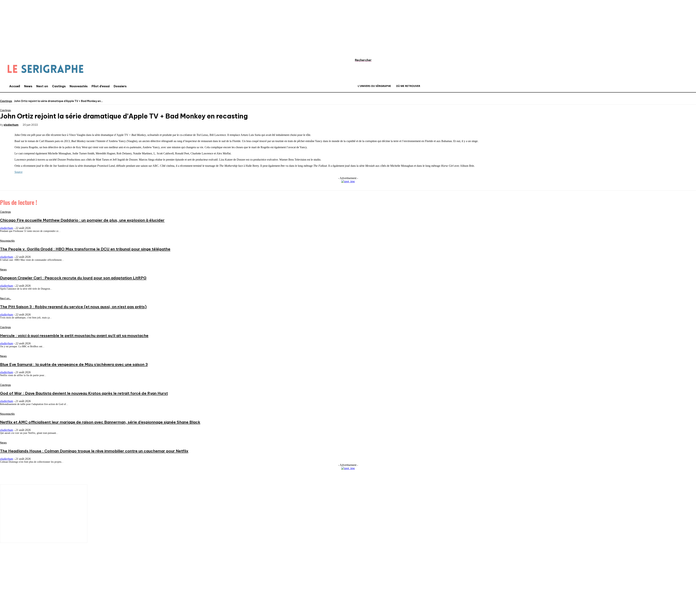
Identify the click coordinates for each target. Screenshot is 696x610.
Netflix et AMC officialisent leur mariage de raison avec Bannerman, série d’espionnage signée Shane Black (100, 422)
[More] (100, 124)
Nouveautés (7, 240)
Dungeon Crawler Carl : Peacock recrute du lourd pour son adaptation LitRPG (73, 277)
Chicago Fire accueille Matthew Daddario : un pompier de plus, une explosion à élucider (82, 220)
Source (18, 171)
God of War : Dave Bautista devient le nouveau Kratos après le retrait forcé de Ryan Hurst (84, 393)
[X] (61, 124)
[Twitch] (37, 586)
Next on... (5, 298)
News (3, 269)
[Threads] (69, 586)
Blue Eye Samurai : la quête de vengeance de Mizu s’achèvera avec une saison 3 (74, 364)
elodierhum (11, 124)
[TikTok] (26, 586)
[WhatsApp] (87, 124)
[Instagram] (15, 586)
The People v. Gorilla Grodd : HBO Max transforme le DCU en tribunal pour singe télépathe (85, 249)
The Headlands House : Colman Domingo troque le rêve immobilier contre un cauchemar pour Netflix (94, 451)
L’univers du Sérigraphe (26, 573)
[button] (360, 60)
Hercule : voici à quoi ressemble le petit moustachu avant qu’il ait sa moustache (74, 335)
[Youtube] (48, 586)
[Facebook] (48, 124)
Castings (6, 101)
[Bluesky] (58, 586)
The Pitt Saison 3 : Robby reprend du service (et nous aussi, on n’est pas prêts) (73, 306)
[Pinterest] (74, 124)
